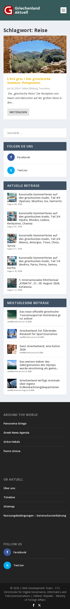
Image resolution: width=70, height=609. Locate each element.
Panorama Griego (15, 423)
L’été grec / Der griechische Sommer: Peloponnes (29, 81)
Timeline (9, 497)
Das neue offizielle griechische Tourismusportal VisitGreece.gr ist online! (40, 315)
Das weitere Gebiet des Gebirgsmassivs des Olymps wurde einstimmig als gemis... (39, 365)
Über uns (9, 488)
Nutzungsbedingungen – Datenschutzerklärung (35, 515)
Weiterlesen (18, 112)
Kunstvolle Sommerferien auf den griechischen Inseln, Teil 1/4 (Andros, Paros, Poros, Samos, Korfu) (33, 263)
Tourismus (44, 88)
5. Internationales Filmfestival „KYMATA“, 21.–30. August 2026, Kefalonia (39, 283)
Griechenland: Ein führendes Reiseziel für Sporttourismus (38, 332)
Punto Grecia (12, 451)
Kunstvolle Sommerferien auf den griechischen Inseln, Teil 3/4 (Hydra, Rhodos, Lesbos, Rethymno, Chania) (33, 218)
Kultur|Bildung (30, 88)
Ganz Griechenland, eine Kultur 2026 (40, 347)
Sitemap (9, 506)
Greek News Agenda (16, 432)
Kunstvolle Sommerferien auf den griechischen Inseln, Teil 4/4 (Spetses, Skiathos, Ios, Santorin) (40, 198)
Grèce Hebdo (12, 441)
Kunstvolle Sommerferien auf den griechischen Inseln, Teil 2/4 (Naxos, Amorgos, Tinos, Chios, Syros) (33, 240)
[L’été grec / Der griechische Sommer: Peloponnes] (35, 54)
